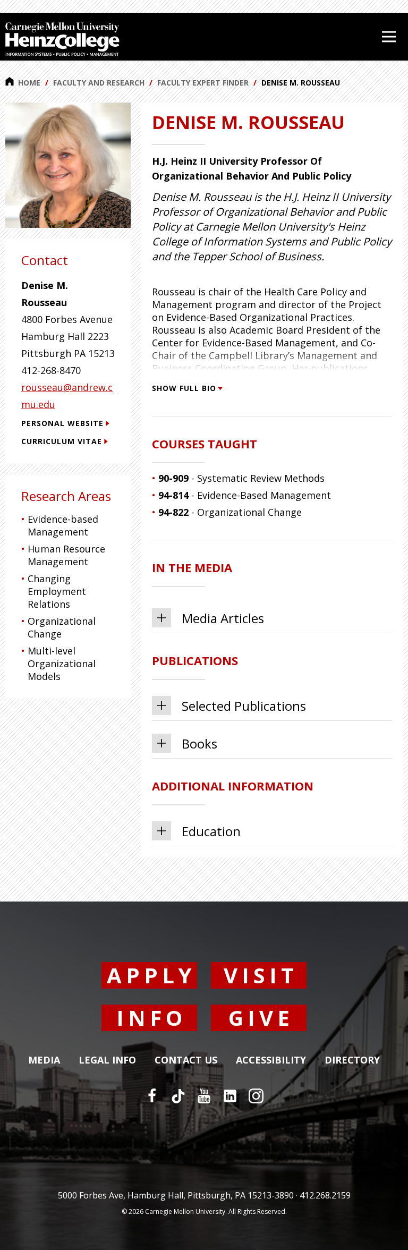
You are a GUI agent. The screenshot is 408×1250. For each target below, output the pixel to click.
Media (44, 1060)
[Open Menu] (388, 37)
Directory (352, 1060)
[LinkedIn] (230, 1096)
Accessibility (271, 1060)
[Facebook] (151, 1096)
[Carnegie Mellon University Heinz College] (62, 40)
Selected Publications (244, 706)
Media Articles (223, 618)
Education (211, 831)
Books (199, 743)
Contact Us (186, 1060)
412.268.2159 (325, 1195)
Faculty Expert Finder (203, 83)
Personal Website (62, 423)
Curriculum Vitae (61, 441)
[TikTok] (178, 1096)
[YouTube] (204, 1096)
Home (29, 83)
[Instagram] (256, 1096)
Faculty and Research (98, 83)
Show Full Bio (184, 388)
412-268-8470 (51, 370)
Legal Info (107, 1060)
